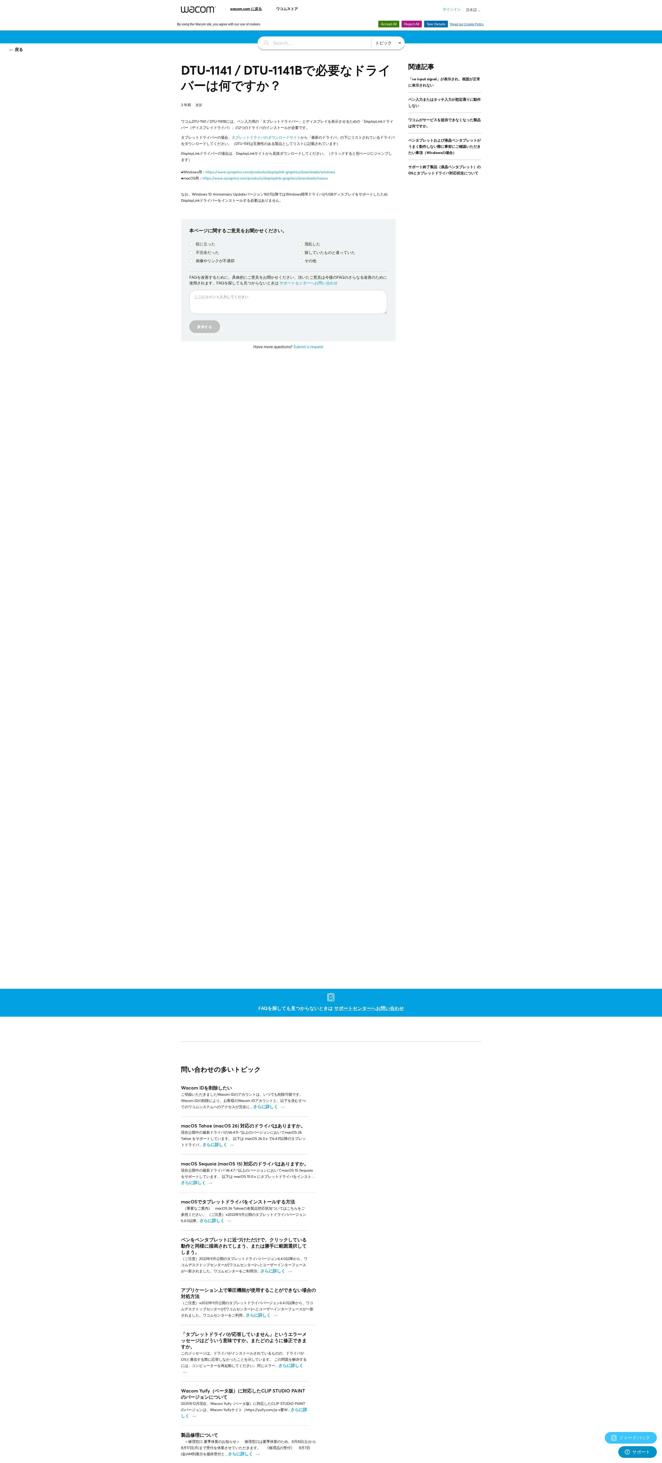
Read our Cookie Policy (467, 24)
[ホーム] (198, 9)
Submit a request (308, 346)
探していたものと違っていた (330, 252)
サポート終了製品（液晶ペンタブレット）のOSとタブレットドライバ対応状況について (444, 169)
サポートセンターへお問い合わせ (309, 282)
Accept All (389, 24)
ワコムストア (287, 8)
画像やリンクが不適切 (215, 260)
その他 (310, 260)
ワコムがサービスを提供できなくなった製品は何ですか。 (444, 122)
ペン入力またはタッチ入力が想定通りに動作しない (444, 102)
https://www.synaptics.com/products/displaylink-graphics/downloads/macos (265, 178)
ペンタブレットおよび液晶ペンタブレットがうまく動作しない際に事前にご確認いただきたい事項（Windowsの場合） (444, 146)
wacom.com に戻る (246, 8)
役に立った (205, 243)
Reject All (411, 24)
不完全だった (207, 252)
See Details (436, 24)
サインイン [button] (452, 9)
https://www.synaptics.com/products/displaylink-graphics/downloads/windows (270, 171)
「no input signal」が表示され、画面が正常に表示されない (444, 82)
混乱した (312, 243)
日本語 (472, 9)
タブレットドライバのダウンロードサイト (266, 137)
